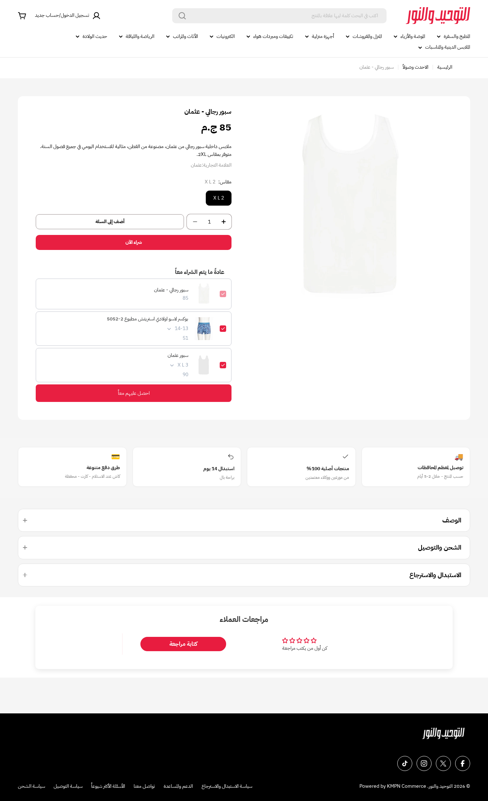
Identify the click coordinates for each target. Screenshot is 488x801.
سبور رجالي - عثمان (171, 290)
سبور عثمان (178, 355)
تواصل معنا (144, 786)
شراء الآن (133, 242)
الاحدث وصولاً (415, 67)
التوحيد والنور (441, 786)
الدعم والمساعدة (178, 786)
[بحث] (182, 15)
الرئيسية (444, 67)
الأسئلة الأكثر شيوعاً (108, 786)
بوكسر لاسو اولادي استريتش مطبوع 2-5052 (147, 319)
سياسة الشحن (31, 786)
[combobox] (279, 15)
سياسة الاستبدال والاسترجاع (226, 786)
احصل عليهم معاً (134, 393)
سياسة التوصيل (68, 786)
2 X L (218, 198)
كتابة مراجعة (183, 644)
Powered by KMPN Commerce (392, 786)
